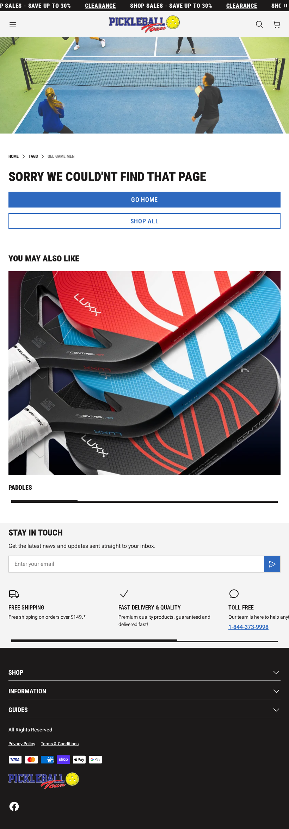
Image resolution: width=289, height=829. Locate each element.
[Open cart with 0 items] (276, 24)
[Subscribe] (272, 564)
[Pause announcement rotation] (285, 5)
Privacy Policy (21, 743)
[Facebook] (14, 806)
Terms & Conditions (60, 743)
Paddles (20, 487)
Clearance (91, 5)
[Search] (259, 24)
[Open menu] (48, 24)
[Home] (144, 24)
